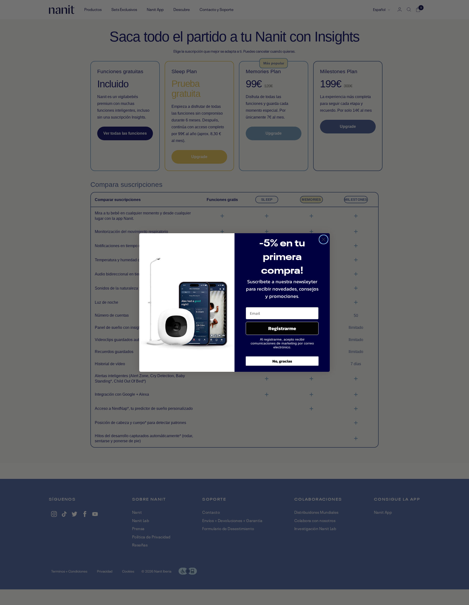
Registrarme (282, 328)
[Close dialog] (323, 239)
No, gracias (282, 361)
